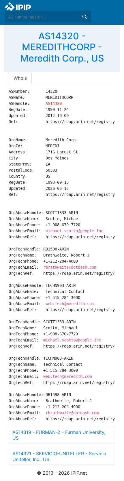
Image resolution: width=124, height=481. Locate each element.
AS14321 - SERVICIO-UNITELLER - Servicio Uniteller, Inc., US (59, 456)
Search (84, 17)
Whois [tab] (20, 78)
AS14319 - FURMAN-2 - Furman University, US (58, 435)
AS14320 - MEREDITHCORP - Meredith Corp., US (62, 47)
